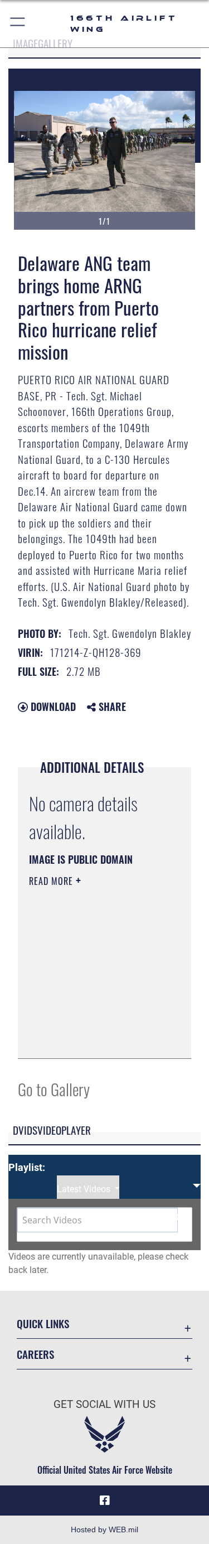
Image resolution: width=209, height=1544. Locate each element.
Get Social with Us (104, 1404)
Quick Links (43, 1323)
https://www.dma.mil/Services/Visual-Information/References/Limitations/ (96, 1037)
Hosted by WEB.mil (104, 1529)
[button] (18, 23)
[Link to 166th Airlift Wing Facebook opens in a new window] (104, 1500)
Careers (35, 1354)
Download (52, 706)
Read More (52, 881)
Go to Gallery (54, 1089)
